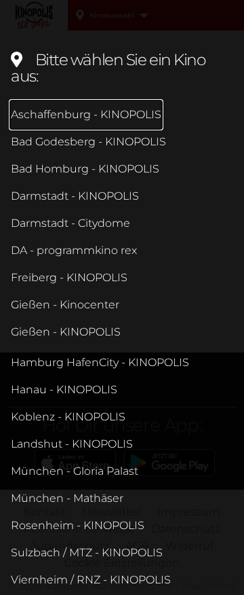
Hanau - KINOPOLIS (64, 389)
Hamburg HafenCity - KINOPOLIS (100, 362)
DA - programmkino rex (74, 250)
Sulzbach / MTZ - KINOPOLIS (87, 552)
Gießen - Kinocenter (65, 304)
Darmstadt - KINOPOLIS (75, 196)
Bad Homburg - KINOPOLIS (85, 168)
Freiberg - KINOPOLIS (69, 277)
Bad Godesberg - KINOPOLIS (88, 141)
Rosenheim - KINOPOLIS (77, 525)
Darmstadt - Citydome (70, 223)
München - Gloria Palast (74, 471)
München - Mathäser (67, 498)
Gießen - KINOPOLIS (66, 331)
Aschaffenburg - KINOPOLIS (86, 114)
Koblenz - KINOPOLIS (68, 416)
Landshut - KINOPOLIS (72, 443)
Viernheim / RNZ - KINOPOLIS (91, 579)
